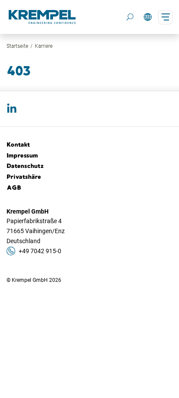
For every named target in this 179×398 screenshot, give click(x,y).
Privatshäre (24, 177)
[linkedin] (12, 108)
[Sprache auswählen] (147, 17)
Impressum (22, 155)
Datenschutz (25, 166)
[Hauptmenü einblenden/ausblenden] (165, 17)
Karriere (44, 46)
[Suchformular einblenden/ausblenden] (130, 17)
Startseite (17, 46)
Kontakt (18, 144)
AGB (14, 187)
